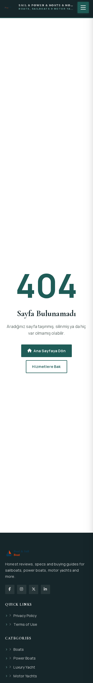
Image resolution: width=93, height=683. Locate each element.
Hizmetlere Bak (46, 366)
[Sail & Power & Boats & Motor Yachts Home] (10, 7)
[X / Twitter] (33, 589)
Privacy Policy (24, 615)
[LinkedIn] (45, 589)
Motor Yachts (25, 675)
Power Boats (24, 658)
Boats (18, 649)
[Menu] (83, 7)
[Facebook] (9, 589)
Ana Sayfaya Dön (49, 350)
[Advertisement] (46, 49)
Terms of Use (25, 624)
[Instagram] (21, 589)
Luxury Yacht (24, 667)
